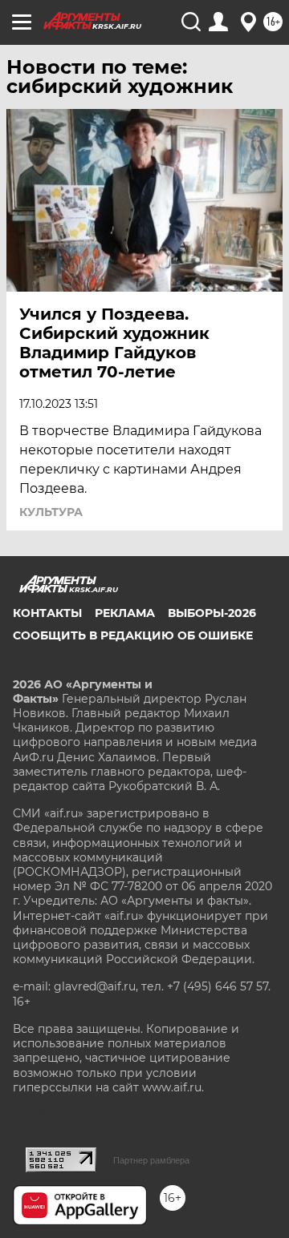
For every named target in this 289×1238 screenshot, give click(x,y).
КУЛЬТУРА (51, 512)
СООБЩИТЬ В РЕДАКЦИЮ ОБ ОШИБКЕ (133, 635)
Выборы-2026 (212, 613)
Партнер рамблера (151, 1160)
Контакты (47, 613)
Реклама (125, 613)
